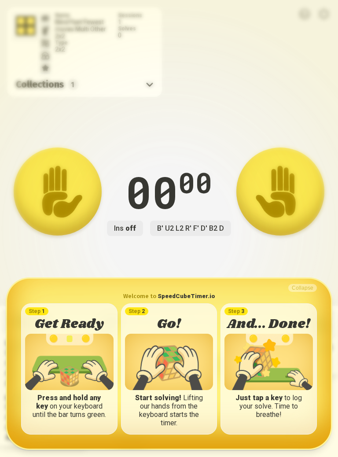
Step (37, 311)
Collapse (302, 288)
